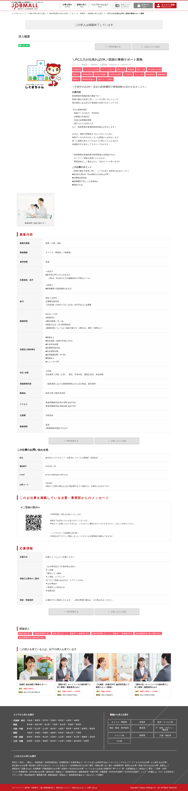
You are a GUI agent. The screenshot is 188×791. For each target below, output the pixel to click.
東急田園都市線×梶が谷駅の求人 (148, 633)
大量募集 (103, 771)
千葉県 (55, 724)
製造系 (142, 727)
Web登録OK (29, 774)
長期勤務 (37, 768)
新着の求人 (82, 5)
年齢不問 (94, 771)
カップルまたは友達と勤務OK (98, 768)
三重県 (78, 732)
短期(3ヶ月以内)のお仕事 (72, 768)
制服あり (59, 771)
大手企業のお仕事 (36, 771)
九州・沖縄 (18, 740)
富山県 (37, 728)
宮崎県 (68, 741)
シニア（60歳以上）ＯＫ (151, 771)
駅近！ (152, 768)
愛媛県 (84, 737)
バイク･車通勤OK (19, 771)
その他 (119, 740)
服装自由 (50, 771)
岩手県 (45, 720)
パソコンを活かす (59, 765)
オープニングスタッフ (120, 762)
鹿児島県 (77, 741)
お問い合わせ (92, 787)
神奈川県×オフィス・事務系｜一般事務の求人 (71, 633)
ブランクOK (17, 774)
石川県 (45, 728)
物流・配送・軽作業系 (119, 727)
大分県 (61, 741)
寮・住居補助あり (129, 768)
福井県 (53, 728)
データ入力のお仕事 (140, 762)
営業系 (142, 722)
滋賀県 (53, 732)
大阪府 (29, 732)
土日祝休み (169, 771)
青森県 (37, 720)
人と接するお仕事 (158, 762)
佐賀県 (37, 741)
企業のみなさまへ (78, 787)
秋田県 (61, 720)
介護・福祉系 (165, 735)
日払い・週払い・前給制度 (31, 762)
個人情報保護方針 (47, 787)
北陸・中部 (18, 728)
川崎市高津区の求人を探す (59, 13)
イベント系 (119, 735)
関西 (15, 732)
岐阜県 (76, 728)
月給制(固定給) (50, 762)
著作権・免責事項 (31, 787)
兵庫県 (45, 732)
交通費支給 (64, 762)
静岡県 (84, 728)
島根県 (37, 737)
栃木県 (62, 724)
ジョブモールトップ (18, 13)
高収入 (15, 762)
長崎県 (45, 741)
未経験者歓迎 (71, 771)
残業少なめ (26, 768)
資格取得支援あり (76, 774)
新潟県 (29, 728)
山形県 (68, 720)
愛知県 (92, 728)
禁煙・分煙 (161, 768)
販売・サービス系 (165, 722)
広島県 (53, 737)
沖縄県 (86, 741)
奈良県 (61, 732)
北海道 (29, 720)
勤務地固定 (53, 774)
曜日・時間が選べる (98, 765)
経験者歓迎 (83, 771)
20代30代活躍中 (116, 771)
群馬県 (78, 724)
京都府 (37, 732)
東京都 (29, 724)
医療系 (142, 735)
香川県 (76, 737)
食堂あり (143, 768)
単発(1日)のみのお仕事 (148, 765)
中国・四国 (18, 736)
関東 (15, 724)
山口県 (61, 737)
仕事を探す (67, 5)
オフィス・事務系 (119, 722)
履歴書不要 (41, 774)
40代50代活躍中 (132, 771)
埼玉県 (47, 724)
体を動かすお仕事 (19, 765)
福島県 (76, 720)
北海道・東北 (19, 720)
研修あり (63, 774)
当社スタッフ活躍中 (94, 774)
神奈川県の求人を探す (37, 13)
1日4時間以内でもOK (78, 765)
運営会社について (62, 787)
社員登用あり (76, 762)
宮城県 (53, 720)
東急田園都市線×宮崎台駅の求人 (32, 637)
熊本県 (53, 741)
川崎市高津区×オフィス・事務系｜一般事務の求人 (112, 633)
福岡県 (29, 741)
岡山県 (45, 737)
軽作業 (32, 765)
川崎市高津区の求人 (42, 633)
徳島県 (68, 737)
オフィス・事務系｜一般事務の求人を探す (87, 13)
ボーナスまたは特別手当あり (96, 762)
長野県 (68, 728)
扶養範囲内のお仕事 (51, 768)
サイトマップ (17, 787)
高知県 (92, 737)
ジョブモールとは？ (100, 5)
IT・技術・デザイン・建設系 (165, 728)
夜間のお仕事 (131, 765)
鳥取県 (29, 737)
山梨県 (61, 728)
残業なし (164, 765)
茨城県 (70, 724)
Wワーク (116, 768)
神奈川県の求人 (25, 633)
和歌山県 (69, 732)
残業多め (16, 768)
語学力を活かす (43, 765)
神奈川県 (38, 724)
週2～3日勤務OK (116, 765)
